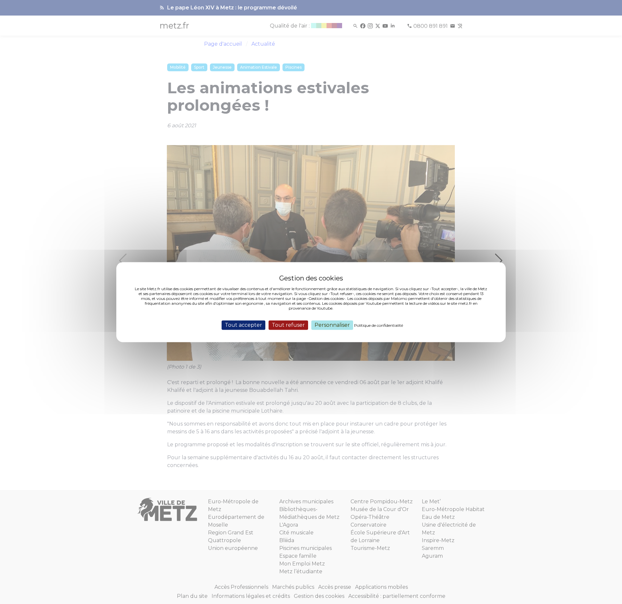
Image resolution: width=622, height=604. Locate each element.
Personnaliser (332, 325)
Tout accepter (243, 325)
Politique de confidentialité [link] (378, 325)
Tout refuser (288, 325)
